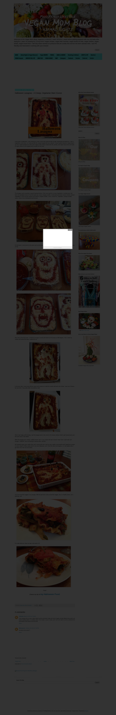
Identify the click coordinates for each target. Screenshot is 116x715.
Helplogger (60, 247)
